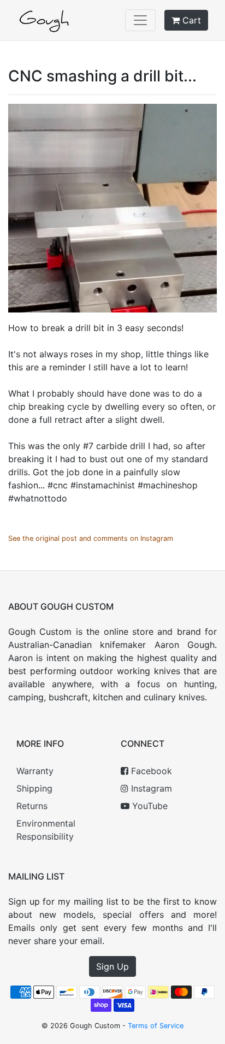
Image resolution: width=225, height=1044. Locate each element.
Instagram (150, 788)
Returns (32, 805)
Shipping (34, 788)
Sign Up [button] (112, 966)
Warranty (35, 770)
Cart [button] (190, 20)
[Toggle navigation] (140, 20)
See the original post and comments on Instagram (90, 538)
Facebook (150, 770)
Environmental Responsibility (45, 830)
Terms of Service (155, 1026)
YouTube (148, 805)
